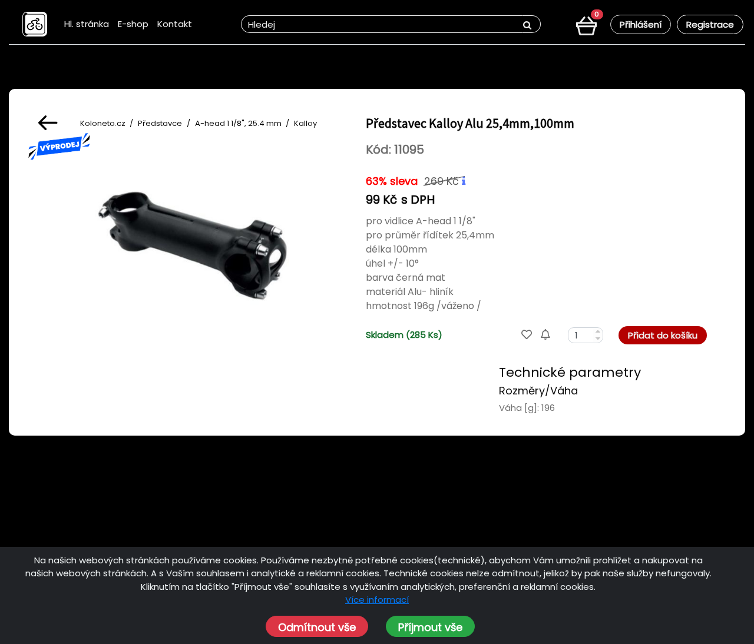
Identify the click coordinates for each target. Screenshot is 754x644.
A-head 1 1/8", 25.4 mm (238, 123)
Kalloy (305, 123)
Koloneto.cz (102, 123)
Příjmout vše (430, 627)
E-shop (133, 24)
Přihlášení (641, 24)
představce (160, 123)
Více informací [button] (377, 599)
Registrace (710, 24)
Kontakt (174, 24)
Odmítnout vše (317, 627)
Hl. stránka (86, 24)
